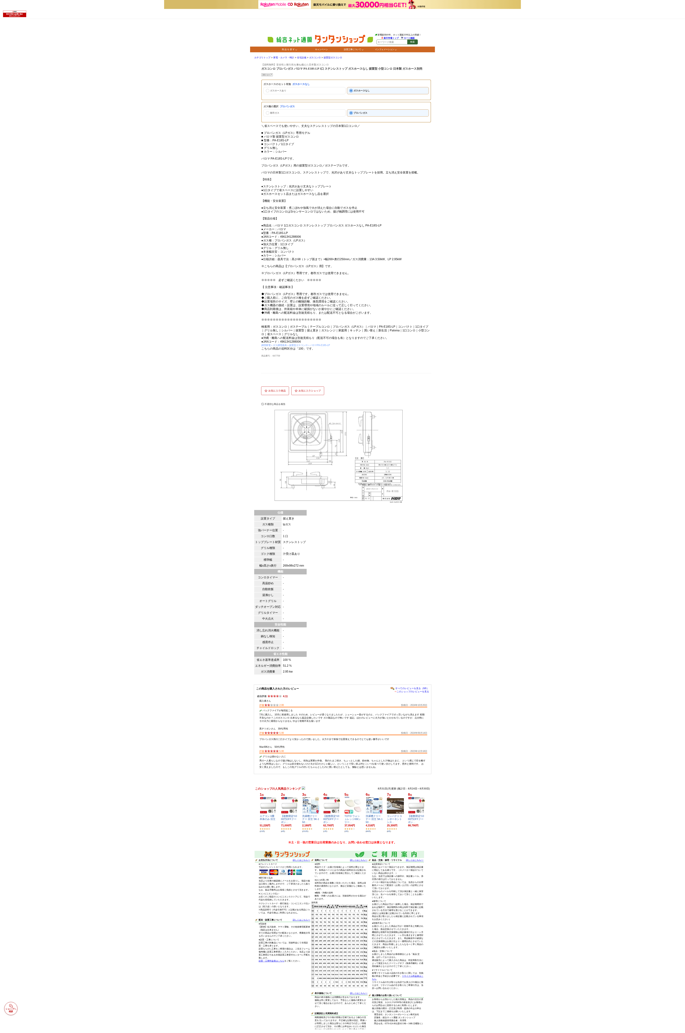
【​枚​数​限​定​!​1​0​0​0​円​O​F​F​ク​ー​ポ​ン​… (289, 819)
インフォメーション (384, 49)
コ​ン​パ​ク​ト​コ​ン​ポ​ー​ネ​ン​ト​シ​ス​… (394, 819)
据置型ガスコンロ (333, 57)
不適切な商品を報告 (275, 404)
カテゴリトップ (262, 57)
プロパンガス (360, 113)
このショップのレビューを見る (413, 691)
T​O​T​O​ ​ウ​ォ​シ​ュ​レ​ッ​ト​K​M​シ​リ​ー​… (352, 819)
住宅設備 (301, 57)
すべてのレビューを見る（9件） (412, 688)
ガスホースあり (278, 90)
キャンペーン (321, 49)
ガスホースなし (362, 90)
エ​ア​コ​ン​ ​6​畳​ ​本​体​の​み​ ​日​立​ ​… (268, 819)
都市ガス (274, 113)
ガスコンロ (315, 57)
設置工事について (352, 49)
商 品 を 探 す (288, 49)
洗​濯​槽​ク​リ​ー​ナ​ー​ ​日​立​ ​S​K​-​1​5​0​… (310, 819)
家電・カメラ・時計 (283, 57)
